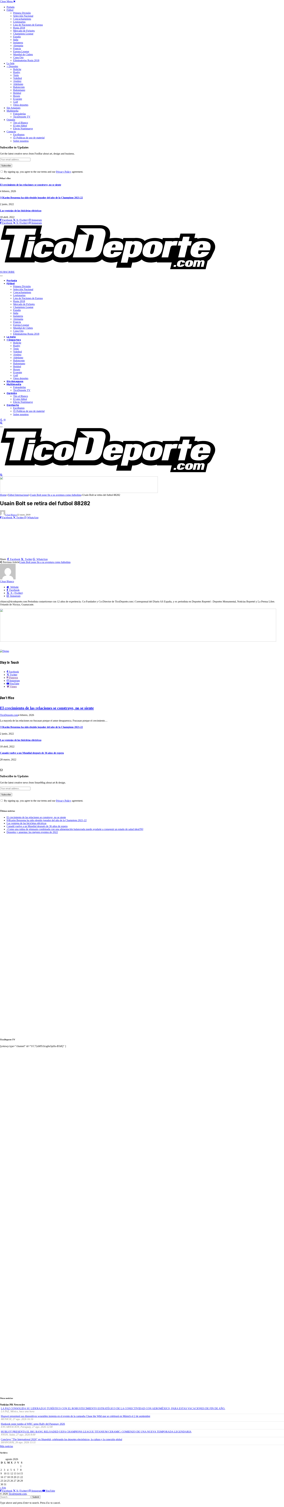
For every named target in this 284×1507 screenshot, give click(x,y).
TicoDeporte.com (9, 715)
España (17, 36)
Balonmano (19, 90)
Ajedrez (17, 81)
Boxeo (16, 96)
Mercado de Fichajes (24, 30)
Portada (10, 7)
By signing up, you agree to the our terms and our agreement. (43, 171)
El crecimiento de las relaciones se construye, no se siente (30, 184)
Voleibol (17, 78)
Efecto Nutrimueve (23, 128)
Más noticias (6, 1446)
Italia (15, 39)
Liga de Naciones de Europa (28, 24)
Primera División (22, 13)
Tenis (16, 75)
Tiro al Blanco (20, 122)
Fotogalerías (19, 113)
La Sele (10, 63)
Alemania (18, 45)
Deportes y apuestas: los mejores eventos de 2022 (32, 832)
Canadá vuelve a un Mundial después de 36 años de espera (32, 753)
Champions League (23, 33)
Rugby (16, 72)
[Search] (1, 423)
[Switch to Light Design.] (4, 420)
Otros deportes (20, 104)
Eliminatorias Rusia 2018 (26, 60)
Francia (17, 48)
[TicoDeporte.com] (108, 269)
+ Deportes (12, 66)
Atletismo (18, 84)
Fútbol (10, 10)
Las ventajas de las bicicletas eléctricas (20, 210)
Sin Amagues (13, 107)
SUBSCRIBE (7, 271)
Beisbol (17, 93)
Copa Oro (18, 57)
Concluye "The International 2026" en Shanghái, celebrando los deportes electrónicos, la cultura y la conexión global (61, 1439)
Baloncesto (19, 87)
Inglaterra (18, 42)
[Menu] (1, 275)
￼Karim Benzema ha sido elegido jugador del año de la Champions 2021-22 (41, 197)
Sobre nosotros (21, 141)
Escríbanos (18, 134)
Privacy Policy (63, 171)
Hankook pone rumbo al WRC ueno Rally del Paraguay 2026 (33, 1423)
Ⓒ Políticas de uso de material (29, 137)
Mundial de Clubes (23, 54)
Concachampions (22, 18)
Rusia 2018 (19, 27)
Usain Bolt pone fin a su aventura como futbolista (45, 562)
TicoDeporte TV (21, 116)
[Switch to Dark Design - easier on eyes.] (1, 420)
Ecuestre (17, 99)
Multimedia (12, 110)
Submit (35, 1497)
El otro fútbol (20, 125)
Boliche (17, 69)
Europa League (21, 51)
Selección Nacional (23, 15)
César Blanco (11, 514)
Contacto (11, 131)
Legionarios (19, 21)
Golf (15, 101)
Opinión (11, 119)
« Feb (3, 1487)
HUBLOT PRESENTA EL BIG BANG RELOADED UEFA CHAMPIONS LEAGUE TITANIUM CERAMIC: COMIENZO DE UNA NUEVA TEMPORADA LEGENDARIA (96, 1431)
